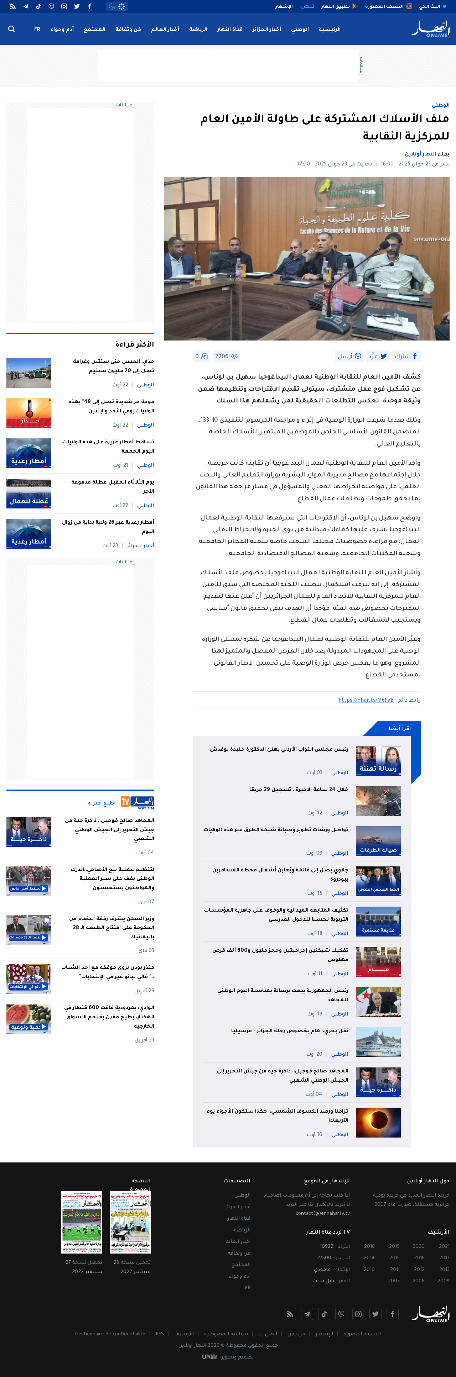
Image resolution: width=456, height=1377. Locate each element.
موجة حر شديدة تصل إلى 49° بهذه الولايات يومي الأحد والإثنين (111, 407)
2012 (419, 1270)
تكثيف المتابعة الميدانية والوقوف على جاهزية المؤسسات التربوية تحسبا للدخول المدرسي (276, 915)
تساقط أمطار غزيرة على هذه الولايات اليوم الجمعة (108, 447)
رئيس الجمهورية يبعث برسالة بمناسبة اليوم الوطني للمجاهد (282, 995)
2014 (369, 1258)
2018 (369, 1247)
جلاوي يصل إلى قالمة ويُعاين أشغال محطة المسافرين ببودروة (280, 875)
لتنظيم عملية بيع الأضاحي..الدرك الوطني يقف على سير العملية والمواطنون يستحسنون (112, 879)
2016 (419, 1258)
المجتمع (94, 30)
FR (37, 30)
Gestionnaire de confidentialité (110, 1334)
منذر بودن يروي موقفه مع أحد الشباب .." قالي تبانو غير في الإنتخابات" (107, 973)
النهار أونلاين (420, 155)
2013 (444, 1270)
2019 (394, 1247)
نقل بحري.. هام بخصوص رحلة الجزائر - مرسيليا (289, 1031)
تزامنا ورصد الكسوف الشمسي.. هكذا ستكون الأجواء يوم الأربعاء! (277, 1116)
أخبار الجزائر (267, 30)
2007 (394, 1281)
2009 (443, 1281)
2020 (419, 1247)
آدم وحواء (62, 30)
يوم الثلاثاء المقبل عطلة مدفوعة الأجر (112, 487)
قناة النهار (230, 30)
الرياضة (198, 30)
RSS (160, 1334)
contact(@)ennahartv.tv (323, 1214)
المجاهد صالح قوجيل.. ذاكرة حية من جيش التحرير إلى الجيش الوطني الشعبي (282, 1076)
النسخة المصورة (362, 1334)
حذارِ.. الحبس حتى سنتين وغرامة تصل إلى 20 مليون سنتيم (113, 366)
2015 (394, 1258)
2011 (395, 1270)
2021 (444, 1247)
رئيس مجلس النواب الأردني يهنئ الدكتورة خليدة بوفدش (279, 750)
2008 (419, 1281)
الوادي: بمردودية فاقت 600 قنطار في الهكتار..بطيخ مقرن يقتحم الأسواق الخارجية (109, 1018)
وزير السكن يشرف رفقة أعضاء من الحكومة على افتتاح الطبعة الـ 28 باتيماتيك (111, 928)
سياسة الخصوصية (226, 1334)
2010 (369, 1270)
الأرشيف (184, 1334)
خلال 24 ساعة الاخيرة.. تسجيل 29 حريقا (298, 790)
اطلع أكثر (104, 803)
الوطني (300, 30)
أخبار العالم (165, 30)
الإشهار (324, 1334)
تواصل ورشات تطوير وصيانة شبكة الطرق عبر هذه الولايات (276, 830)
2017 (444, 1258)
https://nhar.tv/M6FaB (366, 701)
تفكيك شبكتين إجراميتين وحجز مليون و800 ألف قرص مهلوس (280, 955)
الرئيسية (330, 30)
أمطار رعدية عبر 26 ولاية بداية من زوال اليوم (108, 527)
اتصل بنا (267, 1334)
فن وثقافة (128, 30)
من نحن (296, 1334)
